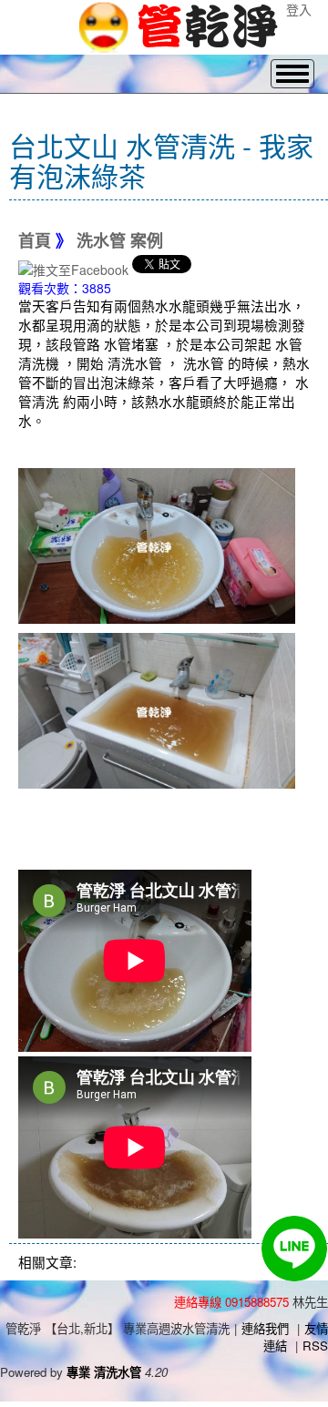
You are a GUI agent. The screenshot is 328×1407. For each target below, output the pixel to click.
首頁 (34, 241)
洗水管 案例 (120, 241)
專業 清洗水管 (104, 1372)
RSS (315, 1345)
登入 (299, 9)
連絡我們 (265, 1328)
